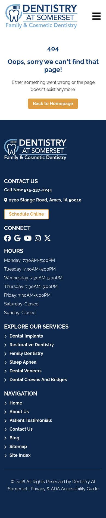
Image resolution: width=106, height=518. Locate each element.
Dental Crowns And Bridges (38, 379)
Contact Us (21, 429)
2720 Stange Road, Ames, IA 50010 (45, 200)
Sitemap (18, 446)
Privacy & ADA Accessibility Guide (64, 488)
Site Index (20, 455)
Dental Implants (26, 336)
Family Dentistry (26, 353)
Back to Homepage (53, 103)
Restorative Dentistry (32, 344)
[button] (7, 238)
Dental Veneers (26, 370)
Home (16, 403)
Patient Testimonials (31, 420)
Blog (14, 437)
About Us (19, 411)
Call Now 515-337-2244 (28, 189)
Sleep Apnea (23, 362)
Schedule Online (26, 214)
